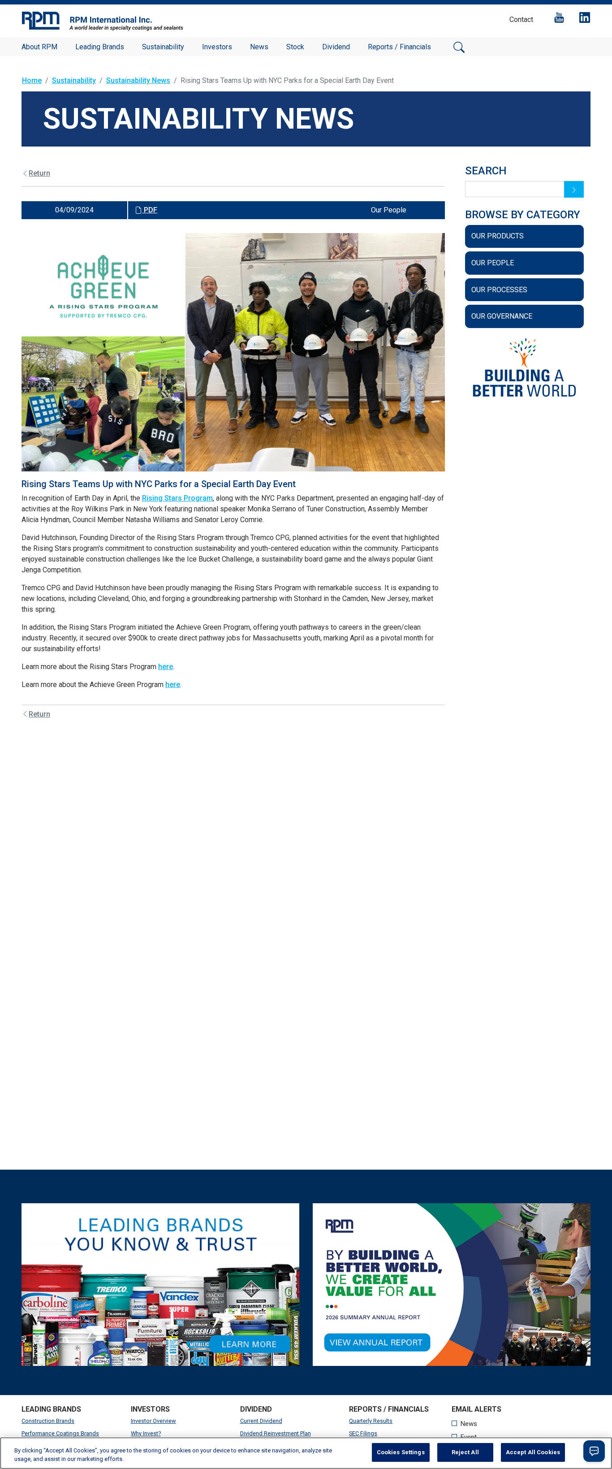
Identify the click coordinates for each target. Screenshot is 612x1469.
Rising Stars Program (177, 498)
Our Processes (499, 289)
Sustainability (163, 47)
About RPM (39, 47)
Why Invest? (146, 1433)
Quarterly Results (370, 1420)
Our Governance (501, 316)
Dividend (336, 47)
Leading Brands (99, 47)
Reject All (465, 1452)
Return (39, 173)
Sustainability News (138, 80)
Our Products (497, 236)
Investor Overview (153, 1420)
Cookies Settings (401, 1452)
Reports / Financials (399, 47)
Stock (295, 47)
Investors (217, 47)
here (165, 666)
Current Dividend (261, 1420)
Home (32, 80)
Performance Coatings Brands (60, 1433)
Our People (492, 263)
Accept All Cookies (533, 1452)
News (259, 47)
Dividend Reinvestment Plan (275, 1433)
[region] (306, 1453)
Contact (521, 19)
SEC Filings (363, 1433)
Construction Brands (48, 1420)
